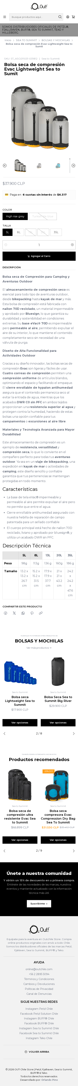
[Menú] (4, 17)
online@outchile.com (39, 969)
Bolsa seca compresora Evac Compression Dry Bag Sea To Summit (58, 816)
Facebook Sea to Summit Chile (39, 1033)
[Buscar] (60, 17)
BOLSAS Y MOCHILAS (56, 40)
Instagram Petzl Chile (39, 1008)
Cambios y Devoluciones (39, 984)
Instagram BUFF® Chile (39, 1018)
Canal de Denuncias (39, 994)
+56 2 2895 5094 (39, 974)
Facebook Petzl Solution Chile (39, 1013)
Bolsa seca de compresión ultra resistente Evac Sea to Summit (20, 816)
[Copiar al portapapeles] (41, 613)
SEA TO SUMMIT (26, 40)
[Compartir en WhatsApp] (23, 613)
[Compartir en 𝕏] (14, 613)
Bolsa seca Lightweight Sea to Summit (20, 700)
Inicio (8, 40)
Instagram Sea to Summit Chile (39, 1028)
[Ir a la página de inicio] (38, 6)
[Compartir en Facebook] (6, 613)
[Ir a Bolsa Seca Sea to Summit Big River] (58, 671)
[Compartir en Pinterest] (32, 613)
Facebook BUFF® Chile (39, 1023)
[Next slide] (73, 165)
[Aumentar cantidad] (72, 244)
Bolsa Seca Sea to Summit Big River (58, 699)
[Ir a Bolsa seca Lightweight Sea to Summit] (20, 671)
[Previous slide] (5, 165)
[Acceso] (67, 17)
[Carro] (73, 17)
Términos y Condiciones (39, 979)
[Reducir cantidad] (6, 244)
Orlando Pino (49, 1080)
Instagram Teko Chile (39, 1038)
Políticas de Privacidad (39, 989)
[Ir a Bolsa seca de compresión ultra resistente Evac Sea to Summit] (20, 785)
